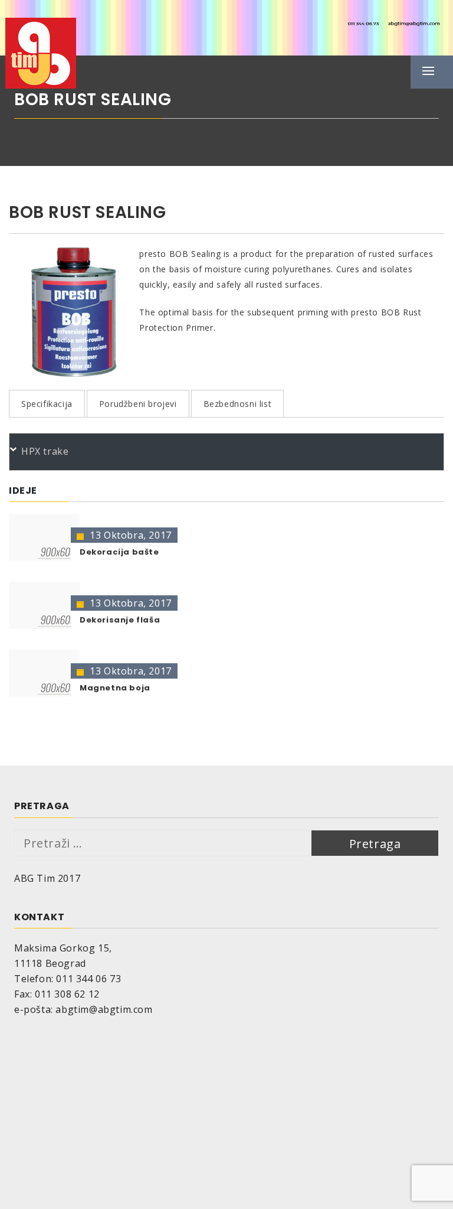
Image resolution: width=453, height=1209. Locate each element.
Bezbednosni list (237, 403)
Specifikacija (47, 403)
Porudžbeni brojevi (138, 403)
